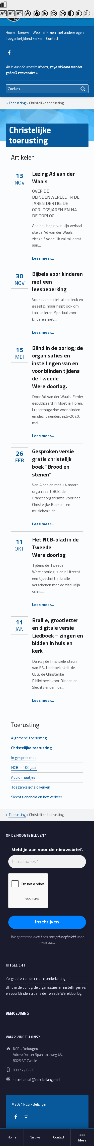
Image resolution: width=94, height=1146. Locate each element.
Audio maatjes (23, 777)
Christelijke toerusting (31, 748)
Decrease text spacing (64, 14)
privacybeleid (65, 937)
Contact (58, 1137)
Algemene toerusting (29, 738)
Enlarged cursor (46, 14)
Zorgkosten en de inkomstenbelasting (35, 978)
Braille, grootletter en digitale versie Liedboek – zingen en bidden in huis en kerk (57, 635)
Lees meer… (43, 258)
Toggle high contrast (72, 14)
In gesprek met (23, 758)
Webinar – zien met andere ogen (58, 32)
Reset (20, 14)
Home (12, 1137)
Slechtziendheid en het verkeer (36, 797)
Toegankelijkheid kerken (24, 38)
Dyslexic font (29, 14)
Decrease (12, 14)
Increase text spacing (55, 14)
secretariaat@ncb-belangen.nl (36, 1079)
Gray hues (38, 14)
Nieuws (35, 1137)
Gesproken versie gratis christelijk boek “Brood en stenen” (53, 462)
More (82, 1140)
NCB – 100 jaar (24, 767)
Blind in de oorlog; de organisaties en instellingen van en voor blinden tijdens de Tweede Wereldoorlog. (57, 367)
